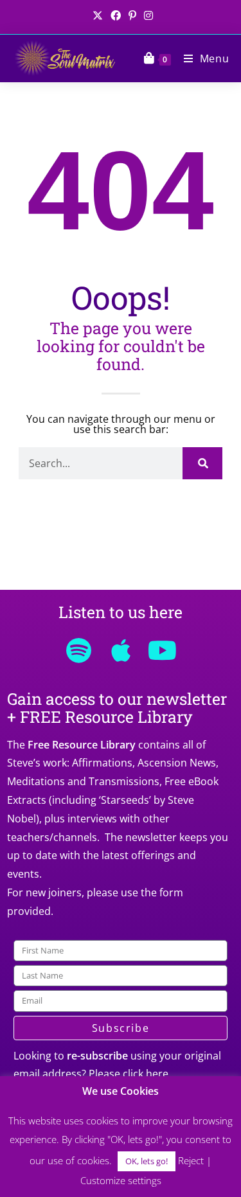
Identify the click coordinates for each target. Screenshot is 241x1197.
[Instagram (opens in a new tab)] (146, 15)
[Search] (202, 463)
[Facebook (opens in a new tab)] (116, 15)
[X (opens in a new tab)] (98, 15)
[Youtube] (163, 650)
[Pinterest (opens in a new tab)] (132, 15)
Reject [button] (191, 1160)
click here (145, 1074)
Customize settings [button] (120, 1180)
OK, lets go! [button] (146, 1161)
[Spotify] (79, 650)
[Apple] (121, 650)
